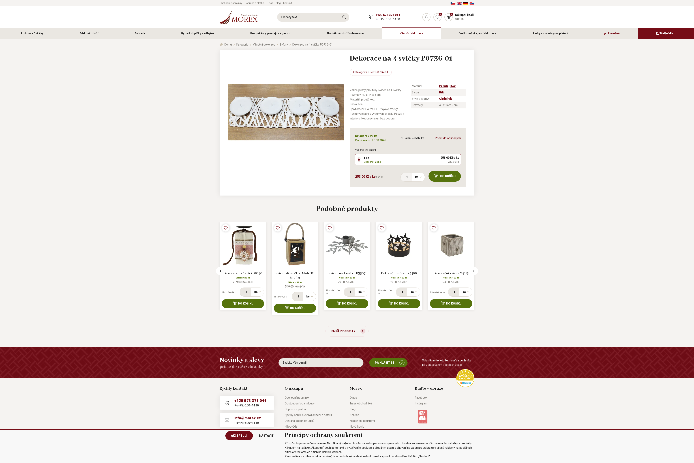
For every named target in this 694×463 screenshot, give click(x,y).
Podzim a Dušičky (32, 33)
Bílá (441, 92)
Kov (453, 86)
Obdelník (445, 98)
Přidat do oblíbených (448, 138)
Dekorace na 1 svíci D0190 (243, 273)
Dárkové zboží (89, 33)
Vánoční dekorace (411, 33)
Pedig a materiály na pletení (550, 33)
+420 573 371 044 (388, 15)
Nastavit (266, 435)
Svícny (284, 44)
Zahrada (139, 33)
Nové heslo (357, 426)
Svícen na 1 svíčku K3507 (347, 273)
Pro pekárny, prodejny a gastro (270, 33)
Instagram (421, 403)
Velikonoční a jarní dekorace (477, 33)
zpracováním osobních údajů (444, 364)
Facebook (421, 397)
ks (416, 177)
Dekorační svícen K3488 (399, 273)
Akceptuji (239, 435)
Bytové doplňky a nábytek (197, 33)
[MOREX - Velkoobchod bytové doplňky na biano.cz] (422, 416)
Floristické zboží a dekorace (345, 33)
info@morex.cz (247, 418)
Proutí (443, 86)
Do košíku (448, 176)
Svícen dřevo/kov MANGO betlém (295, 275)
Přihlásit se (384, 362)
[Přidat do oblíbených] (225, 228)
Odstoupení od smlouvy (300, 403)
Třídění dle (666, 33)
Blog (278, 3)
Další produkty (343, 331)
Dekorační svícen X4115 (451, 273)
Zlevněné (614, 33)
